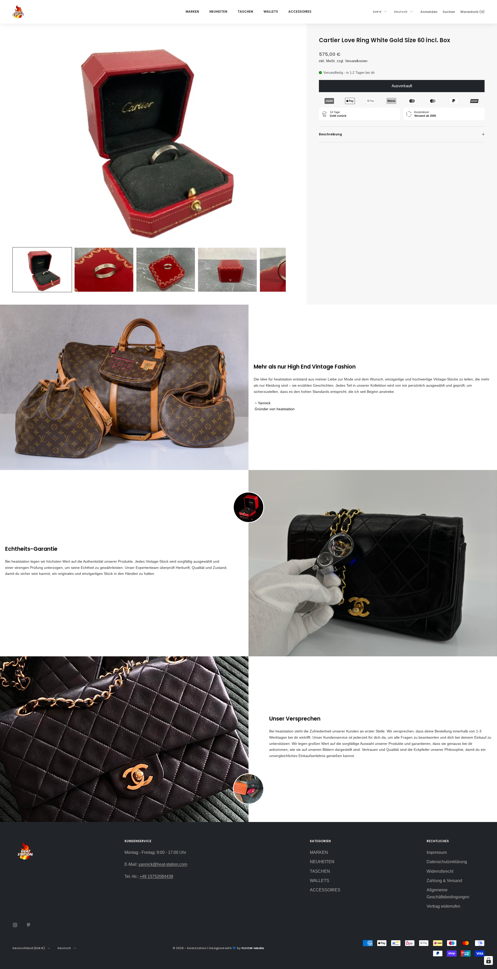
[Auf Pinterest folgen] (28, 925)
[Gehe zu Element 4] (227, 269)
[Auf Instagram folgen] (15, 925)
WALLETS (271, 11)
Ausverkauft (402, 86)
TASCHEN (245, 11)
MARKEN (192, 11)
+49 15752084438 (156, 876)
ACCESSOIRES (299, 11)
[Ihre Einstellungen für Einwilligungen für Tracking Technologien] (488, 960)
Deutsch (400, 12)
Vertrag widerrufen (443, 906)
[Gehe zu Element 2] (104, 269)
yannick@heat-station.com (162, 864)
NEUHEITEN (218, 11)
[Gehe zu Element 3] (165, 269)
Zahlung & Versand (444, 880)
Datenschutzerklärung (447, 862)
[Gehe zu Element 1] (42, 269)
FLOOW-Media (253, 948)
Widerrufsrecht (440, 871)
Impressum (437, 852)
